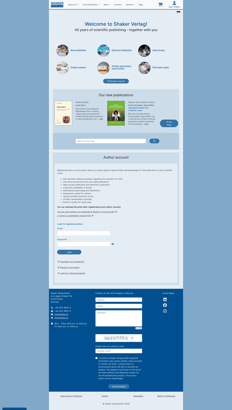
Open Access (158, 50)
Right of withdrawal (166, 396)
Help (141, 4)
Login (69, 252)
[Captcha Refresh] (132, 338)
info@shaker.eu (61, 314)
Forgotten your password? (72, 261)
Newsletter (138, 396)
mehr (101, 119)
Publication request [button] (116, 81)
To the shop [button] (169, 123)
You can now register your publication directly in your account (85, 212)
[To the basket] (160, 5)
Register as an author (70, 267)
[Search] (154, 141)
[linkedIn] (165, 299)
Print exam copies (160, 67)
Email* (60, 228)
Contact (118, 4)
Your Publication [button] (90, 4)
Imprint (105, 396)
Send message (118, 386)
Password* (62, 239)
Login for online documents (72, 273)
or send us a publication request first (74, 215)
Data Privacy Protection (71, 396)
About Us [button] (72, 4)
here (120, 378)
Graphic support (78, 67)
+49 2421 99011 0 (62, 307)
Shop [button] (106, 4)
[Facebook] (165, 305)
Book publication (78, 50)
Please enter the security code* (109, 346)
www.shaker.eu (61, 318)
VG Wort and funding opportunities (121, 67)
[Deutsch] (178, 12)
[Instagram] (165, 311)
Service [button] (129, 4)
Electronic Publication (122, 50)
